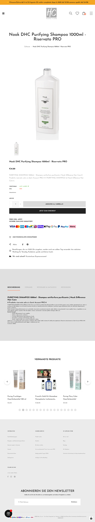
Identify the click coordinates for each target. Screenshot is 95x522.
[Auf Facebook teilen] (23, 244)
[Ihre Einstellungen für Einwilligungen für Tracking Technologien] (91, 518)
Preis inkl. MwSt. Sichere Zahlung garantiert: (21, 220)
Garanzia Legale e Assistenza (14, 445)
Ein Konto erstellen (39, 445)
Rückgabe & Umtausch (46, 287)
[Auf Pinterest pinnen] (28, 244)
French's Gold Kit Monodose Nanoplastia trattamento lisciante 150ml (46, 399)
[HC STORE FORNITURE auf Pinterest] (15, 477)
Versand (28, 287)
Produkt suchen (38, 436)
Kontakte (37, 440)
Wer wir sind (65, 436)
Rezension (66, 287)
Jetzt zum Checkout (47, 211)
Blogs (64, 440)
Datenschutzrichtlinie (12, 453)
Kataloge (65, 445)
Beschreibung (14, 287)
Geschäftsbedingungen (12, 436)
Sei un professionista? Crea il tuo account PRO (45, 449)
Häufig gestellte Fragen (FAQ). (41, 453)
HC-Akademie (66, 449)
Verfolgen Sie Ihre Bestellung (41, 457)
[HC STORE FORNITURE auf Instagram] (11, 477)
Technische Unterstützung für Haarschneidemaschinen (74, 453)
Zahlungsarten (11, 457)
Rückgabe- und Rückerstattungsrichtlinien (16, 440)
